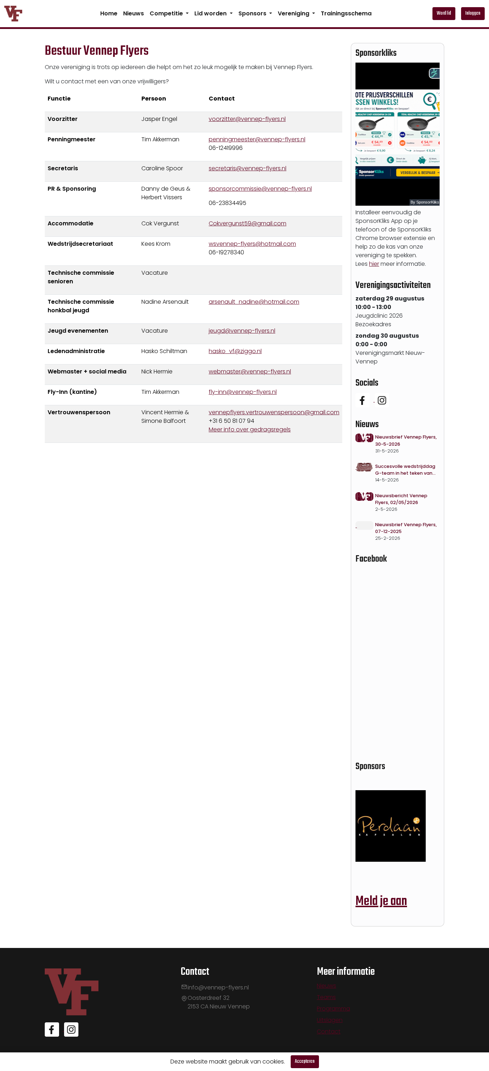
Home (108, 13)
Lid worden (211, 13)
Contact (328, 1031)
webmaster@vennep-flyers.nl (250, 371)
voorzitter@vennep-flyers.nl (247, 119)
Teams (326, 997)
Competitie (167, 13)
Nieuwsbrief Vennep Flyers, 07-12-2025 (406, 528)
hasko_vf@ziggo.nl (235, 351)
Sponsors (253, 13)
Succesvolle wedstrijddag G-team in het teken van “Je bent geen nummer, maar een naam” (405, 469)
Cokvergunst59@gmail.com (247, 223)
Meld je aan (381, 901)
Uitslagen (330, 1020)
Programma (333, 1008)
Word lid (444, 13)
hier (374, 264)
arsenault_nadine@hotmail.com (254, 302)
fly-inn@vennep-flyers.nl (243, 392)
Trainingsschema (346, 13)
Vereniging (294, 13)
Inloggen (472, 13)
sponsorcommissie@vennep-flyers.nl (260, 189)
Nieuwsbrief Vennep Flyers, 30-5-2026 (406, 440)
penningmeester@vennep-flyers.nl (257, 139)
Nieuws (133, 13)
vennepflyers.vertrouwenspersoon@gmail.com (274, 412)
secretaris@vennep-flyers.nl (247, 168)
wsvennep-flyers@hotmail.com (252, 244)
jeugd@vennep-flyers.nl (242, 331)
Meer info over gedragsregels (250, 429)
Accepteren (305, 1061)
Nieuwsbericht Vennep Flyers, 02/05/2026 (401, 499)
